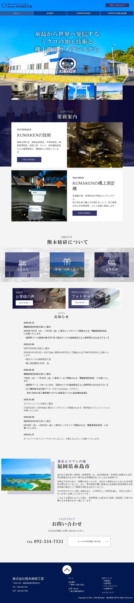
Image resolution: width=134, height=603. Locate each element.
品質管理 (107, 583)
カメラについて (108, 592)
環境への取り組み (77, 585)
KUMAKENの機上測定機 (117, 13)
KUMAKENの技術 (83, 13)
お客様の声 (108, 589)
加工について (107, 578)
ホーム (16, 13)
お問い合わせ (73, 589)
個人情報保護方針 (77, 591)
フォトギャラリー (111, 586)
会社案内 (50, 13)
